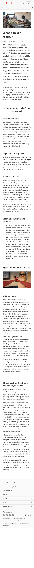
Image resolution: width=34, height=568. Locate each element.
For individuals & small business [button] (11, 483)
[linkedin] (13, 515)
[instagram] (7, 515)
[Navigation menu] (2, 3)
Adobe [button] (4, 502)
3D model (26, 412)
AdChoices (6, 525)
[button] (23, 2)
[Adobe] (8, 3)
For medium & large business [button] (10, 487)
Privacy (24, 518)
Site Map (25, 523)
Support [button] (5, 494)
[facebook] (4, 515)
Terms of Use (5, 520)
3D (2, 7)
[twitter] (10, 515)
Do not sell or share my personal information (12, 523)
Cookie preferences (14, 520)
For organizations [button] (7, 490)
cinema (8, 341)
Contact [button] (5, 498)
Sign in (29, 3)
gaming (16, 341)
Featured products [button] (7, 506)
